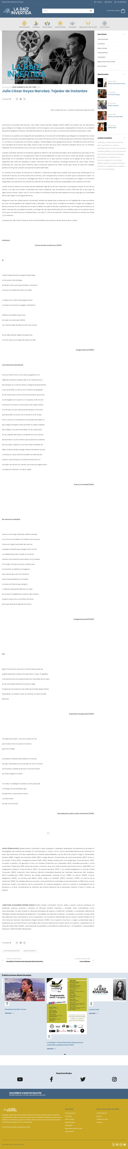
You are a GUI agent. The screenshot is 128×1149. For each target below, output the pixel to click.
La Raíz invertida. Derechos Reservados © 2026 (16, 1127)
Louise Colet (91, 1009)
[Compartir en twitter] (20, 99)
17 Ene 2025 (112, 92)
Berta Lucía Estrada (115, 117)
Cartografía (101, 57)
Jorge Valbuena (17, 87)
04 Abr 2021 (28, 87)
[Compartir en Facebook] (16, 99)
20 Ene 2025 (112, 81)
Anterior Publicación (27, 960)
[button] (63, 1054)
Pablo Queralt (113, 106)
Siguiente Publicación (82, 960)
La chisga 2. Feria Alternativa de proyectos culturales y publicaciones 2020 (62, 1043)
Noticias (109, 2)
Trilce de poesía (103, 39)
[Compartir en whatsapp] (24, 99)
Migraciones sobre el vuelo (106, 62)
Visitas (36, 87)
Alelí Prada (112, 128)
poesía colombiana (30, 951)
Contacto (99, 2)
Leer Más (5, 1013)
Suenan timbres (103, 53)
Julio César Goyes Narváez (11, 951)
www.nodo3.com (18, 1144)
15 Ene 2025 (112, 114)
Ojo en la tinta (102, 66)
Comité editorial (101, 1113)
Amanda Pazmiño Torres (12, 1009)
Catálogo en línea (102, 1119)
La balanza (101, 44)
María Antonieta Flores (116, 84)
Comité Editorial (121, 2)
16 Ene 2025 (112, 103)
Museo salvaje (102, 48)
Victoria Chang (113, 95)
